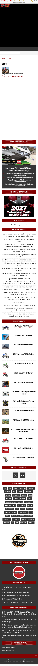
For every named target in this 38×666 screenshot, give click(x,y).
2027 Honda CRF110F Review (23, 439)
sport (7, 516)
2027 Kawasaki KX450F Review (23, 363)
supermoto (6, 519)
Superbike (29, 516)
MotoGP (29, 505)
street (22, 516)
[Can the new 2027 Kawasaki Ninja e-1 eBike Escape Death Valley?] (19, 164)
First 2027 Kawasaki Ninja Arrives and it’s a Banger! (20, 177)
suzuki (24, 519)
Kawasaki (8, 505)
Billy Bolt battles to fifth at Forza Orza (19, 279)
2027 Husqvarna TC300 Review (23, 354)
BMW (14, 491)
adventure (22, 488)
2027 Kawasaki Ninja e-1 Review (23, 458)
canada (20, 491)
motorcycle (9, 509)
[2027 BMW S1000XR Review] (5, 450)
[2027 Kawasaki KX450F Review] (5, 365)
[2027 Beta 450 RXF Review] (5, 337)
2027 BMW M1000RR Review (23, 382)
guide (29, 498)
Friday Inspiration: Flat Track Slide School (12, 73)
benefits (7, 491)
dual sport (16, 495)
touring (6, 523)
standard (15, 516)
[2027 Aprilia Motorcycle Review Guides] (5, 403)
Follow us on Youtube (8, 650)
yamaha (31, 523)
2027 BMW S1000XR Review (23, 448)
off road (29, 509)
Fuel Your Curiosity (19, 321)
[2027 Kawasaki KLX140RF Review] (5, 421)
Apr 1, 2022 (7, 76)
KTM (14, 505)
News (22, 509)
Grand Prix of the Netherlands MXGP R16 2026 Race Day (19, 260)
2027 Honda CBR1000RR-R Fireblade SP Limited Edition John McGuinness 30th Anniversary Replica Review (19, 614)
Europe (16, 498)
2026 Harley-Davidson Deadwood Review (15, 592)
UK (12, 523)
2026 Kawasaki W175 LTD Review (13, 599)
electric (8, 498)
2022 (5, 488)
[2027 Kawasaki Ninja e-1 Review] (5, 459)
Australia (31, 488)
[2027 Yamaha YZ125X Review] (5, 327)
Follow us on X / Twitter (8, 647)
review (14, 512)
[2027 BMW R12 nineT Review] (5, 346)
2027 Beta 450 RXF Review (23, 335)
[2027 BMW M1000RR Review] (5, 384)
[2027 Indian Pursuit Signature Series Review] (5, 393)
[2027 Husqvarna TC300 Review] (5, 356)
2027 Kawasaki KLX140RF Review (23, 420)
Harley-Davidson (11, 502)
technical (31, 519)
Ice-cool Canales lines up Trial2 (19, 302)
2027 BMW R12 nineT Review (23, 345)
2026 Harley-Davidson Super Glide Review (16, 596)
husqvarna (28, 502)
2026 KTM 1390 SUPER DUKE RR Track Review (17, 602)
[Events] (5, 70)
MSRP (17, 509)
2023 (10, 488)
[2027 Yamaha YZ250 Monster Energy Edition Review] (5, 431)
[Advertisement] (19, 27)
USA (17, 523)
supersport (16, 519)
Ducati (24, 495)
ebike (30, 495)
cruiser (8, 495)
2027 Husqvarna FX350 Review (23, 411)
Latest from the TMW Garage (19, 142)
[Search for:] (10, 53)
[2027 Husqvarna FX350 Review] (5, 412)
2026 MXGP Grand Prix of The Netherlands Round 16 (19, 305)
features (22, 498)
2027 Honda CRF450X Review (23, 373)
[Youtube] (22, 475)
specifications (23, 512)
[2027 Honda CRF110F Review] (5, 440)
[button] (35, 48)
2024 (15, 488)
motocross (21, 505)
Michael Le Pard (18, 76)
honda (20, 502)
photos (7, 512)
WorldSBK (23, 523)
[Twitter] (15, 475)
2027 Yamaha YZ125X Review (23, 326)
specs (30, 512)
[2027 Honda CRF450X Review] (5, 374)
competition (28, 491)
